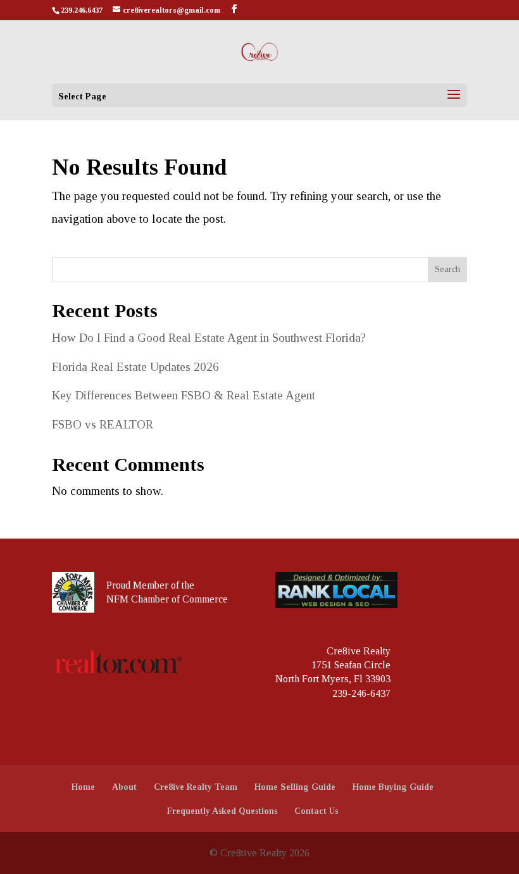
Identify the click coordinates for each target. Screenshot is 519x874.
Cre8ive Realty (359, 651)
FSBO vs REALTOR (102, 424)
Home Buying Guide (393, 787)
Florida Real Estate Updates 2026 (135, 366)
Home (83, 787)
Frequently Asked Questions (222, 811)
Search (447, 269)
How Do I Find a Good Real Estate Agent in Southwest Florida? (209, 337)
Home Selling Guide (294, 787)
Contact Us (316, 811)
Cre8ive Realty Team (195, 787)
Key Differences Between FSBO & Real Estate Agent (183, 395)
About (124, 787)
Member (150, 585)
